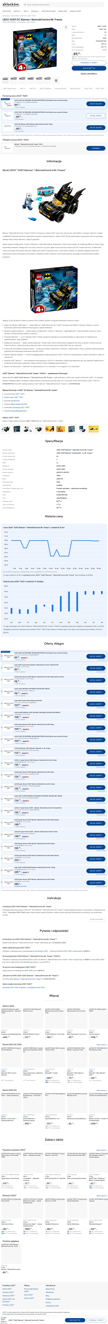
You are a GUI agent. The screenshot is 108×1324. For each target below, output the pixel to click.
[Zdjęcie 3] (22, 80)
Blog (47, 1296)
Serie (25, 11)
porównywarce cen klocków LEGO (36, 951)
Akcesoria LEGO (75, 11)
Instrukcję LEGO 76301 (11, 987)
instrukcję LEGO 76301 (21, 407)
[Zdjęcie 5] (39, 80)
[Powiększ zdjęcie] (35, 49)
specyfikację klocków (19, 411)
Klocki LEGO (7, 11)
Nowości (17, 11)
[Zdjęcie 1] (5, 80)
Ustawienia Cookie (52, 1306)
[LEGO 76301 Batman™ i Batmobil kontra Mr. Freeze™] (6, 429)
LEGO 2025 (88, 88)
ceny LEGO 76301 (18, 394)
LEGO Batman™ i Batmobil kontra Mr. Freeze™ (25, 979)
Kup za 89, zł (89, 68)
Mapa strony (50, 1289)
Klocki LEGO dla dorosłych (8, 1300)
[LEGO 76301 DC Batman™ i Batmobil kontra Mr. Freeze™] (39, 429)
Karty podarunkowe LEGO (31, 1290)
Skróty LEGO (29, 1298)
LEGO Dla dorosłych (49, 11)
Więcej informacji (89, 74)
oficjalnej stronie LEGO (37, 987)
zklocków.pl (6, 16)
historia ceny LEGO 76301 (13, 397)
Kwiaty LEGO (62, 11)
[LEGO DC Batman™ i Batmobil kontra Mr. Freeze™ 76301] (83, 429)
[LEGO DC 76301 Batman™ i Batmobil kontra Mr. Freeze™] (28, 429)
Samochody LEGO (61, 88)
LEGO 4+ (23, 88)
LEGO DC (23, 16)
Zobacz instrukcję (96, 919)
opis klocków (15, 401)
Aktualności (50, 1292)
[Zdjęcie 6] (47, 80)
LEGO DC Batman (45, 88)
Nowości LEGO (8, 1292)
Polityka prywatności (53, 1299)
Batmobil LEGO (76, 88)
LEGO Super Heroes (9, 88)
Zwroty (48, 1302)
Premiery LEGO (8, 1305)
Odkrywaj (34, 11)
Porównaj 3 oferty (89, 63)
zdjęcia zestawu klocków (18, 404)
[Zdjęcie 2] (14, 80)
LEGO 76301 (67, 951)
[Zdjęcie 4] (31, 80)
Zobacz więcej (101, 1044)
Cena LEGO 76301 (97, 960)
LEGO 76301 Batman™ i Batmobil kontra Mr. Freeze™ (26, 1320)
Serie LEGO (28, 1295)
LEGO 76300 (100, 88)
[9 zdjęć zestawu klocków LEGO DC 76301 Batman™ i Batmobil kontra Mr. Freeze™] (56, 80)
